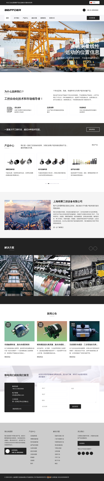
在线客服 (92, 18)
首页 (7, 18)
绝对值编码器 (34, 442)
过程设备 (57, 451)
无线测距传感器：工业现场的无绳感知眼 (85, 345)
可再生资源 (58, 448)
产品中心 (25, 18)
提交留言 (75, 406)
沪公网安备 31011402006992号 (60, 477)
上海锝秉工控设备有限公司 (20, 477)
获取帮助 (92, 129)
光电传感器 (33, 454)
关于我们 (16, 18)
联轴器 (32, 457)
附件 (31, 463)
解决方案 (34, 18)
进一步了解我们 (58, 227)
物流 (56, 463)
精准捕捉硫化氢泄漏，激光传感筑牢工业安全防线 (56, 345)
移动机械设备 (59, 445)
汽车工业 (57, 457)
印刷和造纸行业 (59, 442)
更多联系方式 (17, 409)
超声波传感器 (34, 445)
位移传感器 (33, 448)
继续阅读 (7, 357)
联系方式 (52, 18)
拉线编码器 (33, 436)
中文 (94, 2)
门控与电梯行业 (59, 439)
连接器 (32, 460)
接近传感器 (33, 451)
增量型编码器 (34, 439)
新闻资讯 (43, 18)
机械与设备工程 (59, 436)
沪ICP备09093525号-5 (40, 477)
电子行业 (57, 460)
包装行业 (57, 454)
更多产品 (95, 145)
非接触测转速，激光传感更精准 (16, 345)
